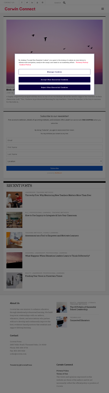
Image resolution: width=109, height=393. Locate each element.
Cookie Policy (25, 65)
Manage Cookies (54, 72)
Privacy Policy (82, 62)
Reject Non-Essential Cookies (54, 87)
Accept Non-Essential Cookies (54, 80)
